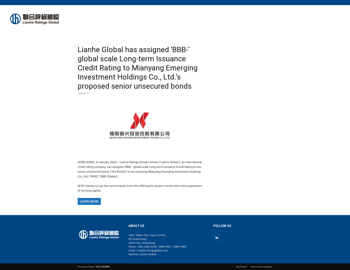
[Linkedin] (217, 237)
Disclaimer (241, 266)
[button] (269, 2)
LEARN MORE (89, 201)
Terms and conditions (261, 266)
